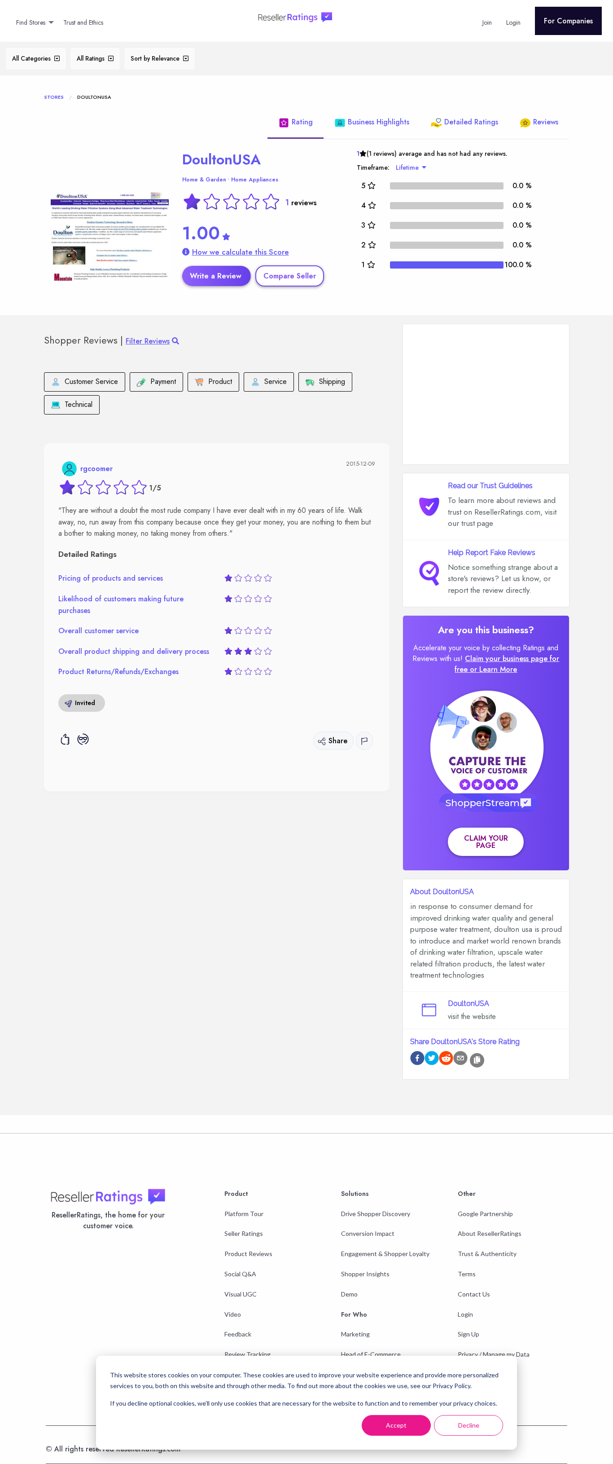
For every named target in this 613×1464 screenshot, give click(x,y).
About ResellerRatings (489, 1233)
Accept (396, 1425)
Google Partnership (485, 1213)
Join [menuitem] (487, 22)
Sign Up (468, 1334)
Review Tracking (247, 1354)
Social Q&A (240, 1274)
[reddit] (446, 1059)
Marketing (355, 1334)
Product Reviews (248, 1253)
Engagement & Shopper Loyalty (385, 1253)
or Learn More (493, 669)
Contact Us (474, 1294)
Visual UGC (240, 1294)
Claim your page (486, 842)
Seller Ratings (243, 1233)
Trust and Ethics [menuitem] (83, 22)
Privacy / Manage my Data (494, 1354)
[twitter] (432, 1059)
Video (232, 1314)
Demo (349, 1294)
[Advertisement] (486, 394)
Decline (468, 1425)
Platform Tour (243, 1213)
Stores (54, 97)
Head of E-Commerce (371, 1354)
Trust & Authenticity (487, 1253)
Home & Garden (204, 180)
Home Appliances (254, 180)
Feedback (237, 1334)
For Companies (568, 21)
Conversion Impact (367, 1233)
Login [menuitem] (513, 22)
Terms (467, 1274)
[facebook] (417, 1059)
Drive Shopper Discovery (375, 1213)
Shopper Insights (365, 1274)
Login (465, 1314)
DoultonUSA (221, 159)
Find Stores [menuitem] (30, 22)
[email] (460, 1059)
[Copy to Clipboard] (477, 1060)
